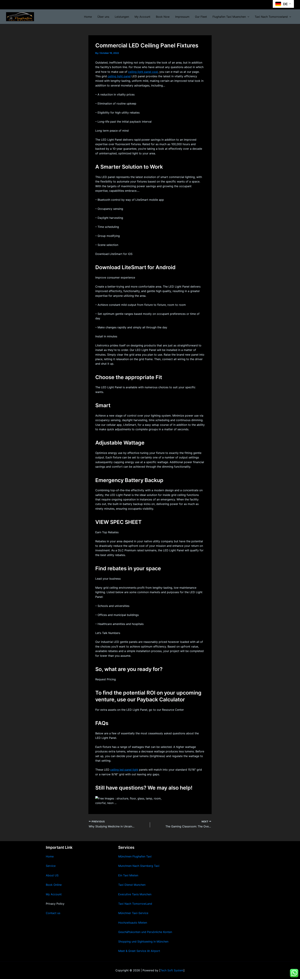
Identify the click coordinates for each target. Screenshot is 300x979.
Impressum (182, 16)
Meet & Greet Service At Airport (139, 951)
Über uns (103, 16)
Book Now (163, 16)
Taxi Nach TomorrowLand (135, 903)
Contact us (53, 913)
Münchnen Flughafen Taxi (135, 856)
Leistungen (122, 16)
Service (51, 866)
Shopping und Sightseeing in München (143, 941)
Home (88, 16)
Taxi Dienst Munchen (131, 884)
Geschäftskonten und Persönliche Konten (145, 932)
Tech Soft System (172, 970)
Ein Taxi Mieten (128, 875)
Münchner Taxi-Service (133, 913)
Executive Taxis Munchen (134, 894)
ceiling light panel (119, 76)
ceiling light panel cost (143, 71)
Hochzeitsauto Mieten (132, 922)
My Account (142, 16)
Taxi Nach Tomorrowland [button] (271, 16)
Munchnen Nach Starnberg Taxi (138, 866)
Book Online (54, 884)
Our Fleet (201, 16)
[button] (247, 17)
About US (52, 875)
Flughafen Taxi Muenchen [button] (229, 16)
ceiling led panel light (124, 769)
